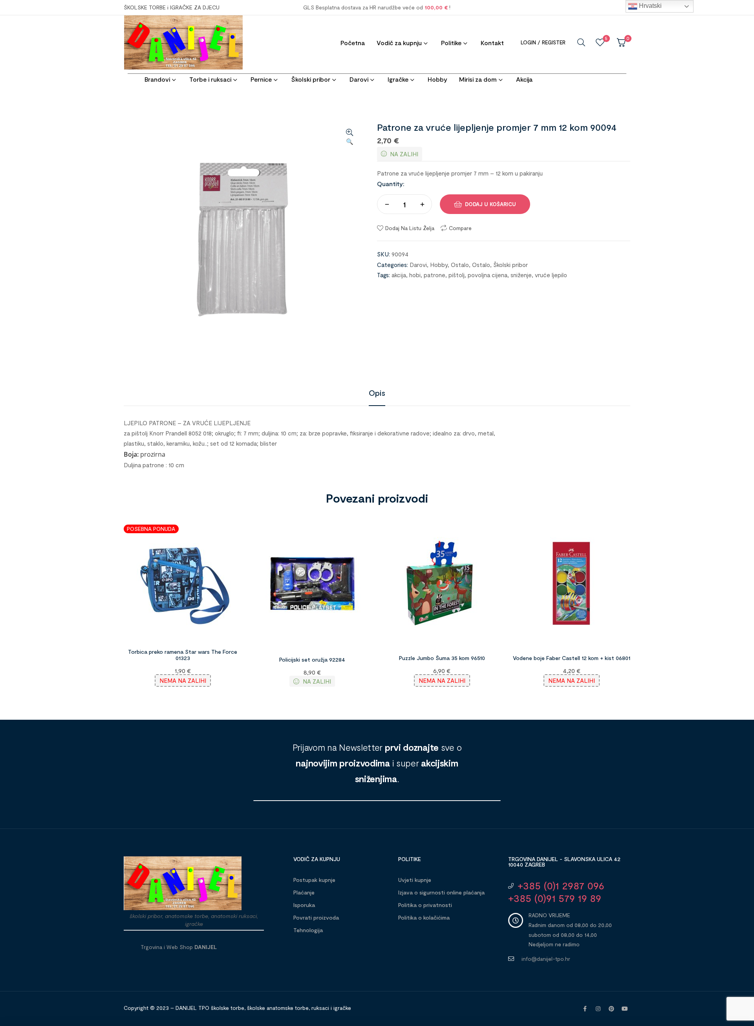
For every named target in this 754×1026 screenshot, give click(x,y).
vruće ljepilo (551, 274)
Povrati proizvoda (316, 917)
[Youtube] (624, 1008)
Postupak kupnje (314, 879)
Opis (377, 392)
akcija (399, 274)
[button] (349, 137)
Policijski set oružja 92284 (312, 659)
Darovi (418, 264)
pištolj (456, 274)
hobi (415, 274)
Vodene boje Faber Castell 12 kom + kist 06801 (571, 658)
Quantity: (390, 183)
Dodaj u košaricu (490, 204)
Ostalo (460, 264)
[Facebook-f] (584, 1008)
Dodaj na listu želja (409, 228)
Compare (460, 228)
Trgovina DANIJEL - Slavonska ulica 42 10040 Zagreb (564, 862)
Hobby (439, 264)
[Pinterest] (611, 1008)
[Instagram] (598, 1008)
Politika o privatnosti (425, 905)
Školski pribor (510, 264)
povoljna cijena (487, 274)
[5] (600, 42)
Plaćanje (304, 892)
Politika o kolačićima (424, 917)
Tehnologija (308, 930)
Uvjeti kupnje (414, 879)
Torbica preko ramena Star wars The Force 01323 (182, 655)
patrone (434, 274)
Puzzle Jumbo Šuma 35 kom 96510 (442, 658)
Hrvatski (649, 5)
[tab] (377, 393)
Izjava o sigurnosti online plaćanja (441, 892)
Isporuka (304, 905)
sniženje (521, 274)
